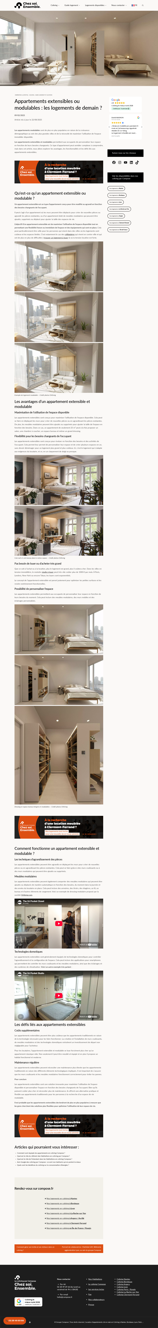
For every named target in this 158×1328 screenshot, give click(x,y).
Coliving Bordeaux (124, 1282)
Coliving (54, 5)
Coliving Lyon (122, 1287)
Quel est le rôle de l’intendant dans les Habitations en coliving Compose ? (44, 1159)
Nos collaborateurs (96, 1300)
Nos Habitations (95, 1279)
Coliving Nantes (123, 1279)
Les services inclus (96, 1289)
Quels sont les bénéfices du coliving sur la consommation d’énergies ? (43, 1165)
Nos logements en (118, 229)
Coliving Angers (123, 1284)
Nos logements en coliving (62, 1199)
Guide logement (71, 5)
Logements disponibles (94, 5)
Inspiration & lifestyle (21, 95)
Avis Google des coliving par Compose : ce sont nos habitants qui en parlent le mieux (49, 1162)
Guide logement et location (43, 95)
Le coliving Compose (97, 1284)
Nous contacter (118, 5)
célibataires (70, 235)
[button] (141, 127)
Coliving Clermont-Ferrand (128, 1295)
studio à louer (48, 572)
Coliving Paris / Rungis (126, 1290)
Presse (91, 1305)
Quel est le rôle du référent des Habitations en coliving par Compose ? (43, 1156)
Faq (89, 1295)
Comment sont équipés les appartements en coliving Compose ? (41, 1153)
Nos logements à (116, 188)
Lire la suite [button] (116, 136)
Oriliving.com (26, 895)
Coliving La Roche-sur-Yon (128, 1292)
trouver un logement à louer (56, 238)
